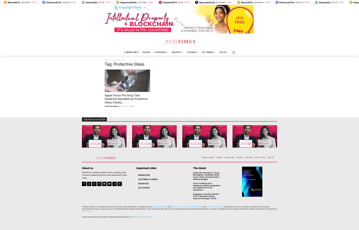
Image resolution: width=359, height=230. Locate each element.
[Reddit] (114, 184)
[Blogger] (119, 184)
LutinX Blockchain (145, 217)
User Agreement (160, 207)
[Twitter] (94, 184)
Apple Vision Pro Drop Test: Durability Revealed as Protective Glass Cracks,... (126, 99)
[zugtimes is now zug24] (104, 136)
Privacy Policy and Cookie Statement (186, 207)
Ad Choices (87, 211)
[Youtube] (109, 184)
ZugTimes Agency (112, 106)
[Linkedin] (89, 184)
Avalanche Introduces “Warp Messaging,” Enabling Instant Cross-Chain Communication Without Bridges (206, 176)
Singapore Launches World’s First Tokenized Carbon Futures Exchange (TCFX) (206, 196)
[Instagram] (99, 184)
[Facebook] (84, 184)
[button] (233, 52)
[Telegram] (104, 184)
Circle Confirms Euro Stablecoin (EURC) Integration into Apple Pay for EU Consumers (206, 186)
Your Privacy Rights (215, 207)
